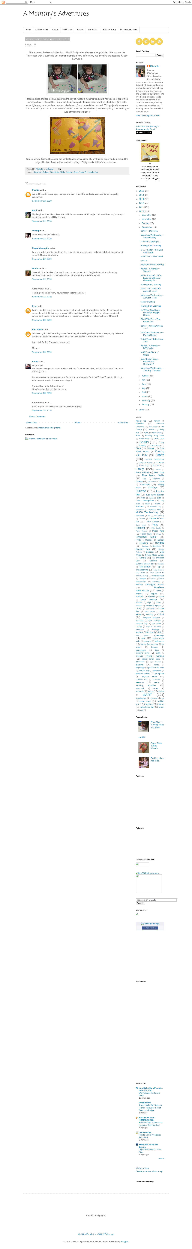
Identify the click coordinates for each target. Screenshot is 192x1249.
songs (150, 691)
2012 (141, 203)
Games (139, 481)
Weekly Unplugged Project (150, 584)
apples (154, 593)
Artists (151, 430)
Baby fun (37, 172)
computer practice (151, 618)
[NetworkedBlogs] (150, 923)
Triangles (143, 579)
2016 (141, 191)
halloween (159, 641)
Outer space (141, 525)
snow (155, 688)
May (144, 388)
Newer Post (31, 422)
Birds (138, 436)
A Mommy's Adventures (56, 13)
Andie (35, 361)
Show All (161, 1158)
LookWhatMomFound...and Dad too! (151, 1089)
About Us (141, 421)
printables (157, 671)
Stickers (153, 561)
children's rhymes (153, 606)
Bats (146, 433)
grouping (147, 641)
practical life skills (156, 668)
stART (147, 695)
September (147, 227)
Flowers (156, 479)
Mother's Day (154, 510)
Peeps (158, 534)
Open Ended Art (80, 172)
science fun (141, 680)
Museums (140, 516)
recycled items (149, 676)
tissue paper (145, 701)
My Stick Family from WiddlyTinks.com (96, 1234)
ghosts (146, 635)
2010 (141, 211)
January (146, 404)
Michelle (154, 66)
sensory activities (146, 685)
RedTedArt (37, 329)
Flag (144, 479)
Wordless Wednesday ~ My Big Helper (152, 333)
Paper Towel (146, 534)
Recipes (80, 29)
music (149, 656)
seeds (156, 682)
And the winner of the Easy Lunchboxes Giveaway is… (151, 278)
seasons (140, 682)
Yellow (158, 591)
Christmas (155, 445)
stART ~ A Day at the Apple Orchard (151, 289)
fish (159, 632)
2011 (141, 207)
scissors (156, 680)
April (34, 210)
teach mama (145, 1102)
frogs (138, 635)
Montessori (140, 510)
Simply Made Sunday (154, 555)
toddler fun (93, 172)
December (147, 215)
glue (143, 638)
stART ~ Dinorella (149, 231)
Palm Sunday (156, 528)
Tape (159, 567)
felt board (150, 632)
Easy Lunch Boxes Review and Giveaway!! (150, 361)
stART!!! (142, 737)
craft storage (154, 621)
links (157, 650)
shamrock (140, 688)
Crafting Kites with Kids (157, 759)
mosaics (139, 656)
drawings (155, 629)
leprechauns (141, 650)
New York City (159, 516)
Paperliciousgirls (40, 248)
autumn (139, 596)
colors (160, 614)
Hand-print (145, 484)
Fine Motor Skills (57, 172)
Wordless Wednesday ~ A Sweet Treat (152, 296)
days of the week (153, 626)
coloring (149, 615)
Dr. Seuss (160, 463)
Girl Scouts (152, 482)
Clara (138, 448)
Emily (140, 469)
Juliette (69, 172)
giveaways (159, 635)
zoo (141, 710)
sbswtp (36, 230)
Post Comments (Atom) (49, 428)
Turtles (152, 579)
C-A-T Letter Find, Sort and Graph (152, 251)
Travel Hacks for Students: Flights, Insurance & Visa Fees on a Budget (150, 1107)
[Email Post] (60, 169)
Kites (143, 498)
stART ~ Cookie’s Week (152, 256)
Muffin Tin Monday (147, 512)
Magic (147, 504)
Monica (36, 268)
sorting (161, 691)
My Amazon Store (128, 29)
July (144, 380)
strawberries (141, 698)
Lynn (34, 306)
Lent (159, 498)
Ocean (142, 519)
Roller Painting (148, 302)
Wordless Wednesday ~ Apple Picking (152, 236)
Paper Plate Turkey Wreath (156, 745)
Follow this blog (150, 928)
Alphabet (140, 423)
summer (154, 698)
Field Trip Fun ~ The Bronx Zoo (150, 320)
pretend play (144, 671)
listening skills (142, 653)
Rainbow (160, 540)
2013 (141, 199)
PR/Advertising (109, 29)
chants (139, 606)
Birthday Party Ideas (154, 436)
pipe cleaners (155, 662)
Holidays (153, 487)
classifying (150, 608)
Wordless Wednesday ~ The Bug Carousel (152, 369)
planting (139, 664)
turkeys (160, 704)
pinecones (140, 662)
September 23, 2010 (42, 320)
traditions (148, 704)
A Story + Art (41, 29)
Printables (93, 29)
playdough (140, 668)
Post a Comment (37, 416)
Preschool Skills (146, 536)
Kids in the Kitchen (155, 495)
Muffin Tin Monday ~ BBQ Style (150, 346)
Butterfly (142, 446)
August (145, 376)
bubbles (139, 603)
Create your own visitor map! (149, 1171)
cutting (139, 626)
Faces (158, 469)
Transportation (158, 576)
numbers (160, 656)
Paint (155, 524)
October (146, 223)
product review (143, 673)
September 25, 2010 (42, 410)
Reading (144, 543)
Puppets (149, 540)
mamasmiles (145, 1132)
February (146, 400)
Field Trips (67, 29)
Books (144, 442)
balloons (151, 597)
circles (138, 608)
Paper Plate (158, 531)
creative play (141, 623)
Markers (140, 506)
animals (139, 594)
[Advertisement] (145, 1032)
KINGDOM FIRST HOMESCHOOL (147, 1118)
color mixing (150, 611)
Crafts (55, 29)
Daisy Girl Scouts (145, 462)
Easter (156, 465)
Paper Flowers (141, 531)
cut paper (156, 623)
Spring (143, 557)
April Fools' (153, 427)
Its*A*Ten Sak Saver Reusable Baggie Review (150, 312)
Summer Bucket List (145, 564)
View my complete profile (147, 115)
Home (28, 29)
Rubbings (145, 546)
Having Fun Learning (151, 245)
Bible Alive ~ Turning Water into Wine (157, 724)
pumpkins (159, 673)
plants (156, 665)
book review (149, 599)
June (144, 384)
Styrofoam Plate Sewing (152, 264)
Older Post (123, 422)
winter (161, 707)
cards (158, 603)
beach (161, 597)
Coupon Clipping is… (151, 241)
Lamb (151, 498)
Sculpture (157, 546)
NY (149, 516)
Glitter (161, 482)
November (147, 219)
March (145, 396)
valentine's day (147, 707)
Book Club (159, 438)
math (158, 653)
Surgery (161, 564)
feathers (139, 632)
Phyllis (35, 190)
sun (163, 698)
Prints (138, 540)
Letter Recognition (145, 500)
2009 (141, 409)
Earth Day (143, 466)
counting (139, 621)
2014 (141, 195)
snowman (140, 691)
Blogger (124, 1241)
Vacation (156, 582)
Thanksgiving (142, 570)
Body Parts (144, 438)
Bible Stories (157, 433)
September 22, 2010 (42, 201)
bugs (149, 603)
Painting (140, 527)
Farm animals (142, 472)
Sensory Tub (143, 549)
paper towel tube (151, 659)
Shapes (149, 552)
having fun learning (149, 644)
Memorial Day (155, 507)
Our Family (153, 521)
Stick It (144, 260)
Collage (45, 172)
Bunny (161, 442)
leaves (154, 647)
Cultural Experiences (154, 460)
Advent (157, 421)
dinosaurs (140, 629)
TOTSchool (144, 566)
